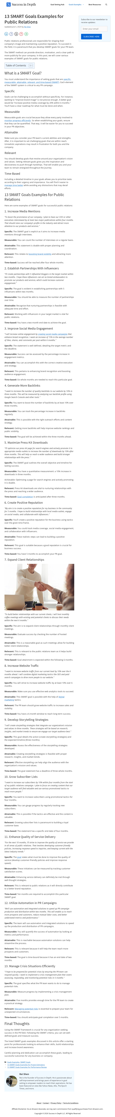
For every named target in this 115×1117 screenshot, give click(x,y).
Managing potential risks (26, 1008)
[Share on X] (16, 34)
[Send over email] (26, 34)
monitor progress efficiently (17, 120)
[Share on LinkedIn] (6, 34)
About (39, 1103)
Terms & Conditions (70, 1103)
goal (19, 857)
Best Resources (95, 4)
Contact (46, 1103)
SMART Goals (25, 1062)
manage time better (13, 185)
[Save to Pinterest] (21, 34)
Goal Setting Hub (57, 4)
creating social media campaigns (52, 334)
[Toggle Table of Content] (29, 65)
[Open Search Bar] (106, 4)
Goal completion (25, 496)
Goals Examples (75, 4)
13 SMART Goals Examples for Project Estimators (26, 1065)
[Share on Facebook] (11, 34)
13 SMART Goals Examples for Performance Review (27, 1067)
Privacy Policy (56, 1103)
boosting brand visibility (40, 254)
